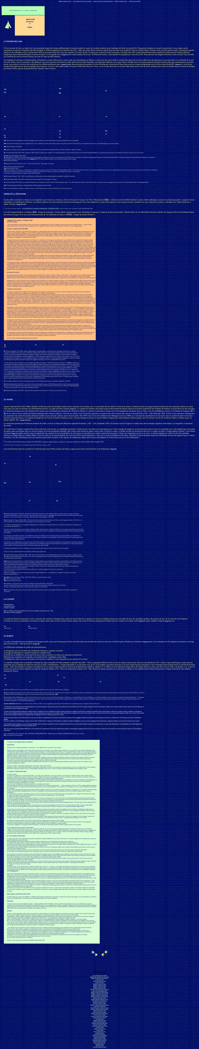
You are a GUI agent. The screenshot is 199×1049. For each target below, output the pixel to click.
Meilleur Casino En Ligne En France (99, 989)
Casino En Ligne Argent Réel (99, 1035)
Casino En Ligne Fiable (134, 1)
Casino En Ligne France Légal (99, 1026)
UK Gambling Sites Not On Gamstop (82, 1)
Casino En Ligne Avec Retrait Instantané (103, 1)
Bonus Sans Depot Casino (99, 1017)
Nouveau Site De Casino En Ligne (99, 1009)
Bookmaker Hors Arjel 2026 (99, 1040)
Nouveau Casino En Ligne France (99, 1016)
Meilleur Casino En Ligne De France (99, 1005)
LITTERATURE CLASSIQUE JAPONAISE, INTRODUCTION (40, 208)
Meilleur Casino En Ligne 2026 (99, 1023)
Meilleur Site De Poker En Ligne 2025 (99, 977)
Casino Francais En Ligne (99, 1010)
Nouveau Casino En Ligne (99, 1003)
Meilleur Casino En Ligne (65, 1)
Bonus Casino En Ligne (99, 1031)
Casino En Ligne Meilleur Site (99, 991)
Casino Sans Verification (100, 1006)
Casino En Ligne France (99, 1028)
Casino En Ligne (99, 979)
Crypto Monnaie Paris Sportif (99, 975)
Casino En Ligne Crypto (100, 1038)
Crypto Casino (99, 1030)
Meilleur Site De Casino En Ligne (99, 999)
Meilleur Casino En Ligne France (99, 978)
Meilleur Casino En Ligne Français (99, 992)
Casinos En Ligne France (99, 1021)
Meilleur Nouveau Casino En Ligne (99, 1007)
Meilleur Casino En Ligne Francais (99, 996)
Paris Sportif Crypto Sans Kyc (99, 1000)
